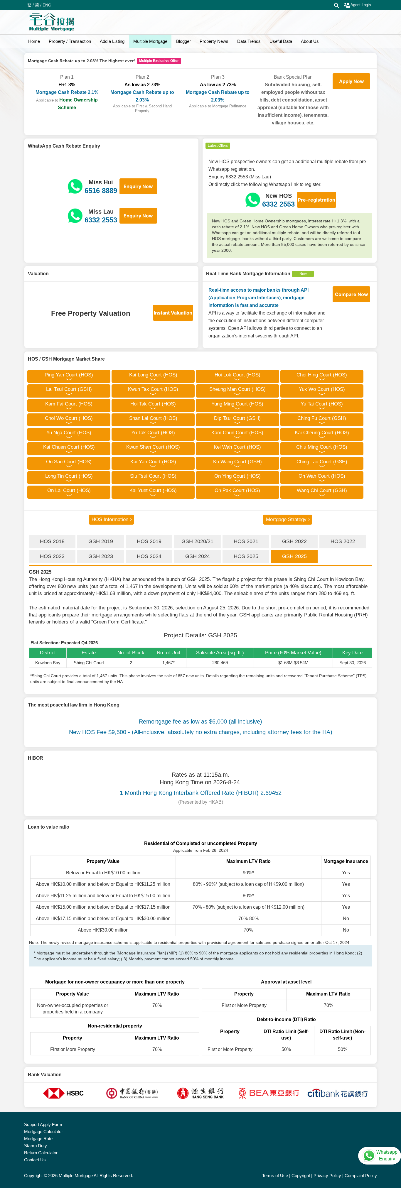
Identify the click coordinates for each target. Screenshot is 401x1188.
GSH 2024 (197, 556)
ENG (47, 5)
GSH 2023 (100, 556)
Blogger (183, 41)
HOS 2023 (52, 556)
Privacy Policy (327, 1175)
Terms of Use (275, 1175)
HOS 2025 (246, 556)
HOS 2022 (343, 541)
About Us (310, 41)
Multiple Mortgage (150, 41)
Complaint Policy (361, 1175)
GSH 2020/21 (197, 541)
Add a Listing (112, 41)
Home (34, 41)
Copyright (301, 1175)
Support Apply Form (43, 1124)
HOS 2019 (149, 541)
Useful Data (280, 41)
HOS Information (110, 519)
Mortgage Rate (38, 1138)
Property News (214, 41)
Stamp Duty (35, 1145)
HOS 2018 (52, 541)
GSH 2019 (100, 541)
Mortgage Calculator (43, 1131)
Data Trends (249, 41)
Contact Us (35, 1159)
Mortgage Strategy (286, 519)
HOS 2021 (246, 541)
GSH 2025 (294, 556)
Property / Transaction (70, 41)
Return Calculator (41, 1152)
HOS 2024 (149, 556)
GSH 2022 (294, 541)
